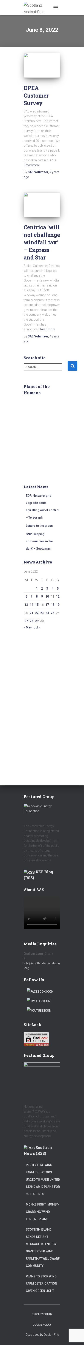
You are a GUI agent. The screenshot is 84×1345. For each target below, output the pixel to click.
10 (47, 596)
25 (52, 613)
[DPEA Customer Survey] (42, 65)
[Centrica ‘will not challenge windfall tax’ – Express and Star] (42, 205)
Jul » (37, 627)
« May (28, 627)
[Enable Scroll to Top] (75, 1336)
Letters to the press (39, 525)
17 (47, 604)
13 (26, 604)
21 (31, 613)
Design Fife (51, 1334)
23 (42, 613)
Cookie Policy (42, 1324)
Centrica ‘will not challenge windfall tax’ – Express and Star (42, 242)
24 (47, 613)
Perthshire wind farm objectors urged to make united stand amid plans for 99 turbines (43, 1179)
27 (26, 621)
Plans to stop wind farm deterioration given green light (41, 1284)
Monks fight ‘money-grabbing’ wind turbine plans (42, 1212)
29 (37, 621)
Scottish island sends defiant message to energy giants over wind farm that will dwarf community (43, 1247)
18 (52, 604)
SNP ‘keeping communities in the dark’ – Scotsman (39, 541)
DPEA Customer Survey (36, 95)
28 (31, 621)
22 (37, 613)
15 (37, 604)
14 (31, 604)
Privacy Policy (42, 1314)
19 (57, 604)
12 (57, 596)
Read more (32, 165)
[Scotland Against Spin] (37, 7)
